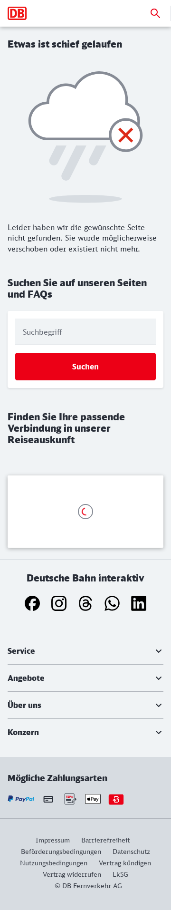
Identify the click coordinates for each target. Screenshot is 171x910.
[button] (85, 651)
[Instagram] (58, 603)
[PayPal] (21, 799)
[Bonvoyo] (116, 799)
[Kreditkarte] (48, 799)
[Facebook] (32, 603)
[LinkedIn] (138, 603)
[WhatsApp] (112, 603)
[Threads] (85, 603)
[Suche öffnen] (155, 13)
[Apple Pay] (93, 799)
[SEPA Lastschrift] (69, 799)
